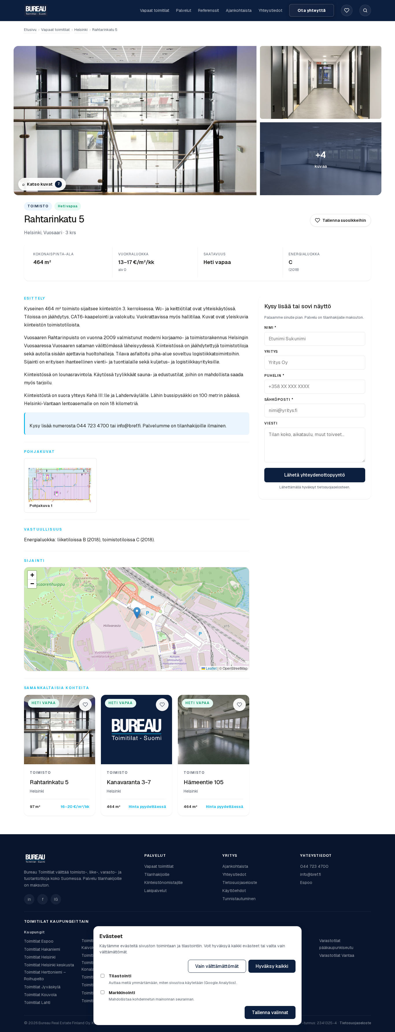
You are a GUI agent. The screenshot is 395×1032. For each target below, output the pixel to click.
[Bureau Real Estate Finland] (36, 10)
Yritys (271, 351)
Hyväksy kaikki (272, 966)
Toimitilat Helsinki (40, 957)
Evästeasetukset (159, 966)
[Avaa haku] (365, 10)
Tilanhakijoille (156, 874)
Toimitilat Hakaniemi (42, 949)
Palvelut (183, 10)
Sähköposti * (279, 399)
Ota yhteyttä (312, 10)
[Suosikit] (346, 10)
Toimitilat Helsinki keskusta (49, 965)
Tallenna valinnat (270, 1012)
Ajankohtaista (239, 10)
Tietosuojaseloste (239, 882)
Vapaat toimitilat (154, 10)
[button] (137, 613)
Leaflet (211, 668)
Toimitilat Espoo (38, 941)
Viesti (271, 423)
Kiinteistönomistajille (163, 882)
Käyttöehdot (234, 890)
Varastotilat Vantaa (336, 955)
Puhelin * (274, 375)
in (29, 899)
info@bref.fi (310, 874)
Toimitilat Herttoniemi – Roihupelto (45, 975)
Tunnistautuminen (239, 898)
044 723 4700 (314, 866)
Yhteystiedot (270, 10)
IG (56, 899)
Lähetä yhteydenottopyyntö (314, 475)
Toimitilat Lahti (37, 1002)
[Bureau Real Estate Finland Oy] (80, 858)
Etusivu (30, 29)
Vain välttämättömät (217, 966)
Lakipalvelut (155, 890)
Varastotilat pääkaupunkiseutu (336, 944)
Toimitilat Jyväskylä (42, 986)
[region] (136, 619)
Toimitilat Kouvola (40, 994)
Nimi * (270, 328)
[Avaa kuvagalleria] (320, 82)
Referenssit (208, 10)
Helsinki (81, 29)
